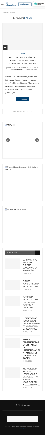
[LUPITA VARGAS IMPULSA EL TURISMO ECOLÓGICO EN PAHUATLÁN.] (12, 263)
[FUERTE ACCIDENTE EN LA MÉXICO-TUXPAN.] (12, 285)
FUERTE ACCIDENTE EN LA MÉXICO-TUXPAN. (31, 284)
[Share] (5, 48)
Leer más (22, 99)
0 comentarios (17, 70)
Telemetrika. (22, 429)
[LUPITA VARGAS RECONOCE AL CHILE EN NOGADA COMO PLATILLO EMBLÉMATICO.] (12, 322)
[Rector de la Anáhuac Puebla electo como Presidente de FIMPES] (22, 36)
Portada (5, 13)
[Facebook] (16, 405)
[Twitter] (19, 405)
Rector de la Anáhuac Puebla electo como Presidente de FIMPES (22, 60)
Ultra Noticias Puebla (17, 68)
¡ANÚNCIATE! (24, 4)
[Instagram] (22, 405)
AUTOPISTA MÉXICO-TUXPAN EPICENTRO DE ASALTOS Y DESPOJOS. (30, 302)
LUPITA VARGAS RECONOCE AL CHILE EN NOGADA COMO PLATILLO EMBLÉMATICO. (31, 323)
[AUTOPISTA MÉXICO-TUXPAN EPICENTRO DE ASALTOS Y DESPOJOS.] (12, 301)
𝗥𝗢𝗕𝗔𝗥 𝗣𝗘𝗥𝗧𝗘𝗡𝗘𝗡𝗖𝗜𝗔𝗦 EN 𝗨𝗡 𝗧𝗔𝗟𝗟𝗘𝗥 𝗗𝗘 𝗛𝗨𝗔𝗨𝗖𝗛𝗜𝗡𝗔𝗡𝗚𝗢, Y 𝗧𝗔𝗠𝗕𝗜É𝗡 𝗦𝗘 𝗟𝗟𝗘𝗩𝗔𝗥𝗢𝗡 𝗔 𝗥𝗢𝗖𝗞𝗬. (31, 348)
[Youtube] (25, 405)
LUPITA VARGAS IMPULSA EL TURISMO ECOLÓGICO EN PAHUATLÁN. (30, 265)
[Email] (29, 405)
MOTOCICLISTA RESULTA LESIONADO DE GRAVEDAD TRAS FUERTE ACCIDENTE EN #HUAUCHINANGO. (31, 377)
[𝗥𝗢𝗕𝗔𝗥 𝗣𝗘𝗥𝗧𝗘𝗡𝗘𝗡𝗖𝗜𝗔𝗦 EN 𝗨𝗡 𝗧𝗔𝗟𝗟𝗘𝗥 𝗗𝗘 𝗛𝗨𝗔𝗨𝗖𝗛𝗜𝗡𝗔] (12, 343)
